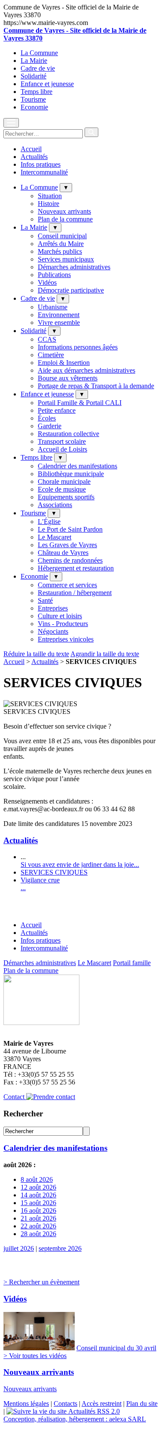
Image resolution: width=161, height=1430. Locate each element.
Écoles (47, 418)
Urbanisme (52, 307)
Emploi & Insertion (64, 362)
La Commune (39, 52)
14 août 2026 (38, 1195)
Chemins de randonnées (70, 560)
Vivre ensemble (59, 322)
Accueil (31, 149)
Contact (14, 1096)
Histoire (48, 203)
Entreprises (53, 608)
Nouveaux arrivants (64, 211)
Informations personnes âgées (78, 347)
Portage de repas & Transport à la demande (96, 385)
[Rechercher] (91, 132)
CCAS (47, 339)
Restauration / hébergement (75, 592)
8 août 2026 (37, 1179)
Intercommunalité (44, 172)
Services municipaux (66, 259)
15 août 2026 (38, 1202)
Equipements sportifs (66, 497)
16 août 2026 (38, 1210)
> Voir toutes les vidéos (35, 1355)
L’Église (49, 521)
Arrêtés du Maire (61, 243)
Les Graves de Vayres (67, 544)
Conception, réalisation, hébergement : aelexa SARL (74, 1419)
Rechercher (23, 1113)
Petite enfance (57, 410)
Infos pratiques (41, 164)
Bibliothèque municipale (71, 473)
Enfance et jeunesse (47, 83)
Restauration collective (68, 433)
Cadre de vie (38, 68)
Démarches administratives (74, 267)
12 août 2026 (38, 1187)
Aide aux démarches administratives (86, 370)
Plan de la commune (65, 219)
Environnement (58, 314)
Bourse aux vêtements (67, 378)
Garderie (49, 426)
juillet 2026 (18, 1248)
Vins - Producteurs (63, 623)
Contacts (65, 1403)
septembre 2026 (60, 1248)
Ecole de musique (62, 489)
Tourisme (33, 99)
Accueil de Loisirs (62, 449)
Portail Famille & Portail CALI (80, 402)
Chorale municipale (64, 481)
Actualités (34, 156)
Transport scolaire (62, 441)
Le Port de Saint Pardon (70, 529)
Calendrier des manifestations (77, 466)
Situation (50, 195)
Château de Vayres (63, 552)
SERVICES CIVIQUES (54, 872)
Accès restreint (102, 1403)
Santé (45, 600)
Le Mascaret (54, 537)
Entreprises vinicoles (66, 639)
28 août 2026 (38, 1233)
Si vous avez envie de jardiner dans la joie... (80, 864)
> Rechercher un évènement (41, 1282)
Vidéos (47, 282)
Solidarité (33, 76)
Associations (55, 504)
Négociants (53, 631)
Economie (34, 107)
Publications (54, 274)
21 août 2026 (38, 1218)
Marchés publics (60, 251)
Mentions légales (26, 1403)
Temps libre (36, 91)
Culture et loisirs (60, 616)
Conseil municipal (62, 236)
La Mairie (34, 60)
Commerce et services (67, 585)
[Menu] (11, 123)
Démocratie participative (71, 290)
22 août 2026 (38, 1226)
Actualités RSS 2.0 (93, 1411)
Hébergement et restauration (76, 568)
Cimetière (51, 354)
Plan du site (142, 1403)
